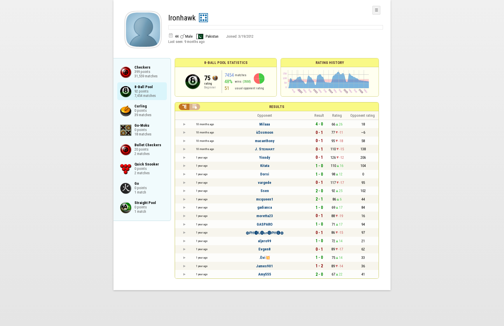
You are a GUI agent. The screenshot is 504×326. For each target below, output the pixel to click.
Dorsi (264, 174)
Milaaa (264, 124)
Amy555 (264, 274)
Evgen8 (264, 249)
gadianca (264, 207)
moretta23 (264, 216)
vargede (264, 182)
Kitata (264, 165)
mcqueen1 (264, 199)
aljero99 (264, 241)
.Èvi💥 (264, 257)
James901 (264, 266)
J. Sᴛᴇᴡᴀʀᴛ (264, 149)
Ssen (264, 191)
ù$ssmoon (264, 132)
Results (276, 106)
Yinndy (264, 157)
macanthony (264, 141)
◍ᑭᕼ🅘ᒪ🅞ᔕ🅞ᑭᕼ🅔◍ (265, 233)
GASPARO (264, 224)
